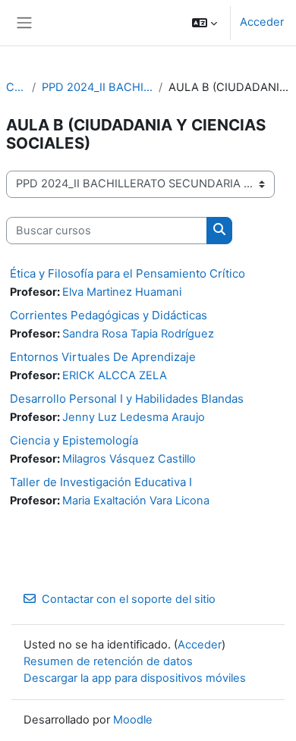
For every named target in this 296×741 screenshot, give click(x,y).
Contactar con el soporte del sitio (129, 599)
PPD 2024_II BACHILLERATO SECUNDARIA (97, 87)
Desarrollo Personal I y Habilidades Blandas (127, 398)
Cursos (16, 87)
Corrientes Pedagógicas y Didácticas (108, 315)
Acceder (262, 22)
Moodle (133, 720)
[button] (204, 23)
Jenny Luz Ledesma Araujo (133, 417)
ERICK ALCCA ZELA (114, 375)
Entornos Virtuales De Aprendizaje (103, 357)
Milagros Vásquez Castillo (129, 459)
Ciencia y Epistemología (74, 440)
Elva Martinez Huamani (121, 292)
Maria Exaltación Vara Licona (135, 500)
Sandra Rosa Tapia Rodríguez (138, 334)
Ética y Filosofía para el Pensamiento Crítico (127, 273)
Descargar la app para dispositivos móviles (135, 678)
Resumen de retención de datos (108, 661)
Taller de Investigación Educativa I (101, 482)
